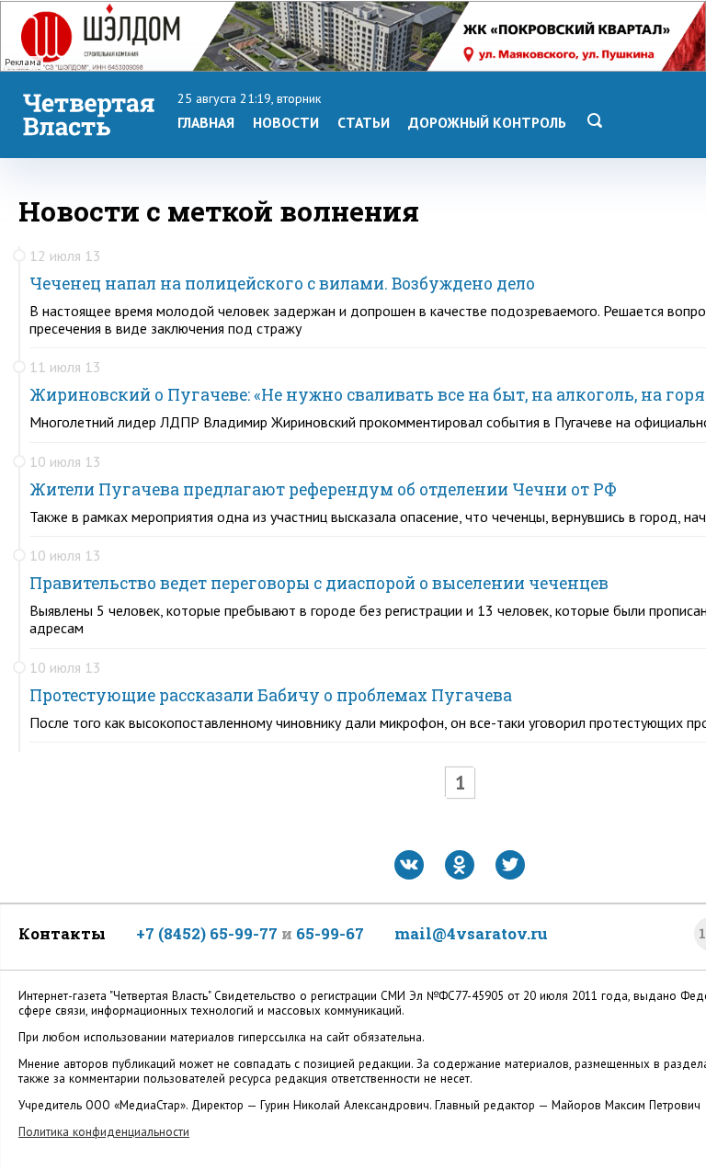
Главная (205, 122)
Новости (286, 122)
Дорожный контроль (487, 122)
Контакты (62, 933)
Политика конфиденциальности (103, 1132)
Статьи (363, 122)
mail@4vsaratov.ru (471, 933)
